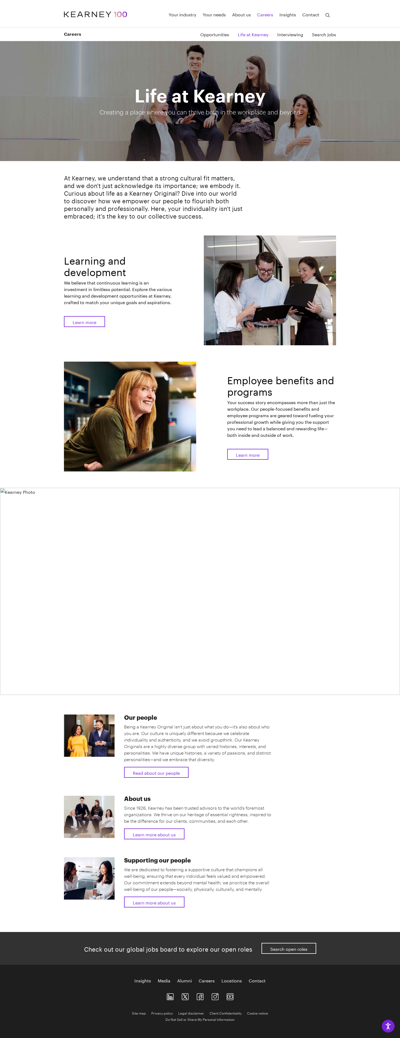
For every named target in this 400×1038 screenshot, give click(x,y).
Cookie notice (257, 1012)
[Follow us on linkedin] (170, 995)
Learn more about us (154, 834)
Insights (287, 14)
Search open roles (288, 948)
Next (334, 688)
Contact (310, 14)
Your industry (182, 14)
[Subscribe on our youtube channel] (230, 995)
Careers (265, 14)
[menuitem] (210, 34)
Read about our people (156, 772)
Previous (66, 688)
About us (241, 14)
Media (164, 980)
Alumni (184, 980)
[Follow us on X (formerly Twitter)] (185, 995)
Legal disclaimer (191, 1012)
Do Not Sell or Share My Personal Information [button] (200, 1019)
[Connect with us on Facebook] (200, 995)
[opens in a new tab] (215, 995)
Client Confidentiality (226, 1012)
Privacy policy (162, 1012)
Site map (139, 1012)
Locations (231, 980)
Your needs (214, 14)
